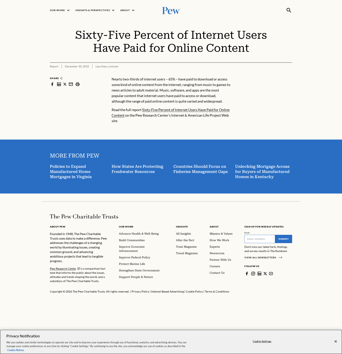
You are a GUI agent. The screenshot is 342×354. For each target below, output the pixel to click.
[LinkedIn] (259, 273)
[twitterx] (64, 84)
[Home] (84, 216)
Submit (283, 238)
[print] (77, 84)
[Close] (335, 341)
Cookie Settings (262, 341)
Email (247, 233)
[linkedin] (59, 84)
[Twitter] (265, 273)
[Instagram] (253, 273)
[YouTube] (271, 273)
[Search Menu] (289, 10)
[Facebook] (246, 273)
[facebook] (52, 84)
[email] (70, 84)
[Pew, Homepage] (171, 10)
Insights (182, 226)
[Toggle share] (289, 73)
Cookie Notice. (15, 349)
